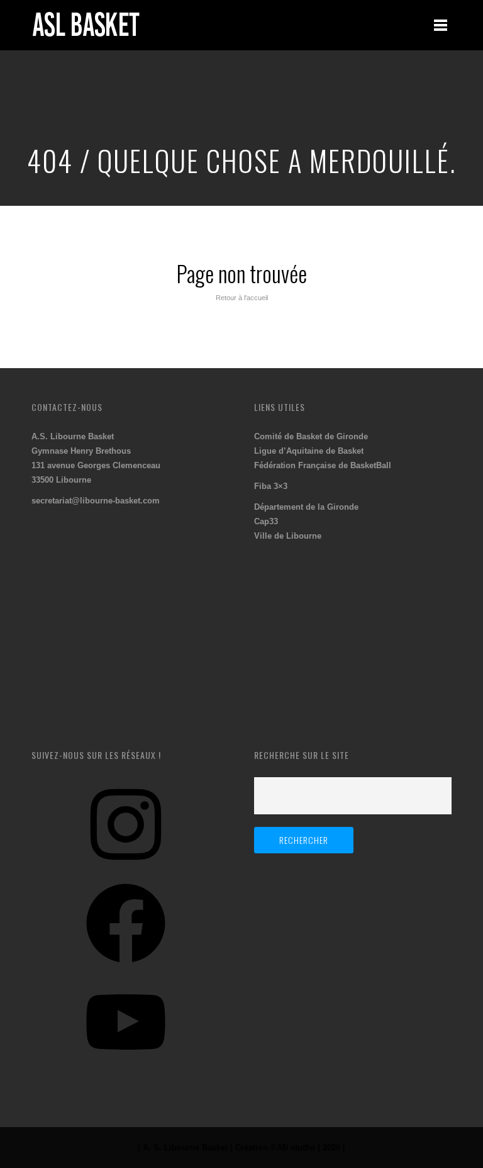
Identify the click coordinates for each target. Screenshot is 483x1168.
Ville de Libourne (287, 536)
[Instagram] (125, 868)
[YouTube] (125, 1066)
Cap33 (266, 521)
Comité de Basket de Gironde (311, 436)
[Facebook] (125, 967)
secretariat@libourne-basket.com (95, 500)
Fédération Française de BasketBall (322, 465)
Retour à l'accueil (242, 297)
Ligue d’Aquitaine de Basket (309, 451)
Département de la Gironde (306, 507)
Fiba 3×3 (270, 486)
